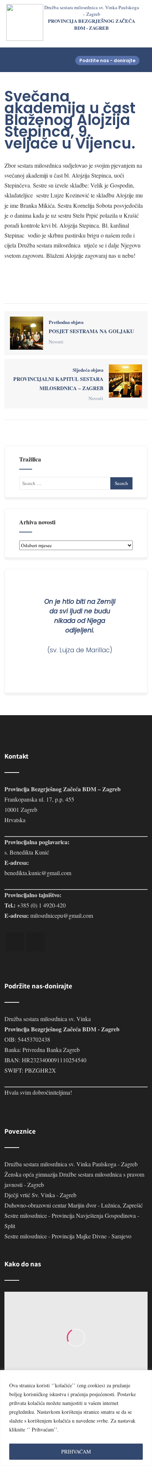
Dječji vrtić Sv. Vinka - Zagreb (40, 1195)
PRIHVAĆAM (76, 1451)
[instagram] (35, 942)
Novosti (56, 341)
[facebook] (15, 942)
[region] (76, 1418)
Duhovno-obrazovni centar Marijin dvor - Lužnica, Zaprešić (73, 1205)
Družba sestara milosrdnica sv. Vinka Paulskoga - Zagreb (71, 1164)
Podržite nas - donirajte (107, 60)
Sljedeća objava (58, 379)
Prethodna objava (91, 327)
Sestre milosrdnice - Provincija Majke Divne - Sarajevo (67, 1236)
